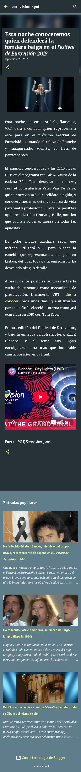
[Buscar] (75, 7)
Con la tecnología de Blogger (43, 758)
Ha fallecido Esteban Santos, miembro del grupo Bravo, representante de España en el (36, 553)
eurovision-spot (25, 7)
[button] (7, 67)
